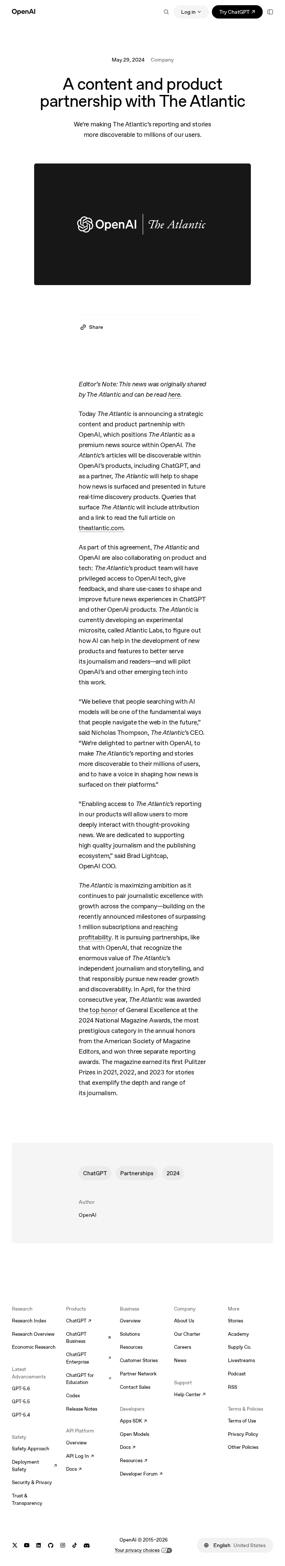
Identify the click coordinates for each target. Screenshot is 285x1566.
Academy (238, 1334)
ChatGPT (95, 1173)
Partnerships (136, 1173)
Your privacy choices (137, 1550)
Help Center (190, 1395)
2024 (173, 1173)
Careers (182, 1347)
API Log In (80, 1456)
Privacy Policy (243, 1434)
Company (162, 60)
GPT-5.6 (21, 1388)
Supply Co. (239, 1347)
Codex (73, 1395)
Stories (235, 1321)
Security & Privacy (32, 1482)
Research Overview (33, 1334)
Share (96, 327)
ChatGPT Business (88, 1337)
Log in (188, 12)
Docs (74, 1469)
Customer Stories (139, 1360)
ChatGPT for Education (88, 1378)
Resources (131, 1347)
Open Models (134, 1434)
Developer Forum (141, 1474)
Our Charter (187, 1334)
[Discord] (86, 1545)
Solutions (130, 1334)
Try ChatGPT (241, 13)
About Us (184, 1321)
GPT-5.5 (21, 1401)
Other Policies (243, 1447)
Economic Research (34, 1347)
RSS (232, 1387)
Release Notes (81, 1409)
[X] (15, 1545)
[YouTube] (27, 1545)
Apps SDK (133, 1421)
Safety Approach (30, 1448)
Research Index (29, 1321)
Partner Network (138, 1374)
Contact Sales (135, 1387)
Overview (76, 1443)
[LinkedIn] (39, 1545)
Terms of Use (242, 1421)
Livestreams (241, 1360)
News (180, 1360)
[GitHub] (51, 1545)
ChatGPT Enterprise (88, 1358)
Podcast (237, 1374)
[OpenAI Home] (23, 12)
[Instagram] (63, 1545)
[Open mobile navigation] (270, 11)
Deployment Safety (34, 1465)
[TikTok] (75, 1545)
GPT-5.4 (21, 1415)
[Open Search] (166, 11)
